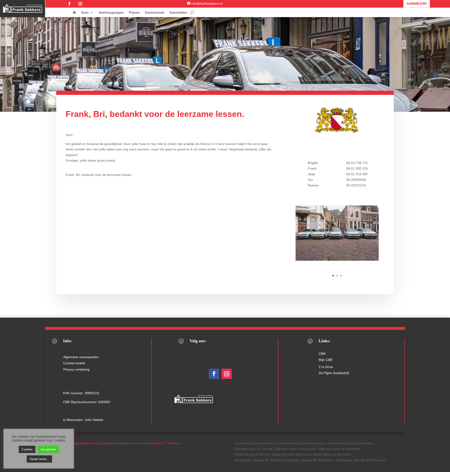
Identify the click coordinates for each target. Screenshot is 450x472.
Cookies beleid (74, 363)
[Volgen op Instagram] (80, 3)
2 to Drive (326, 367)
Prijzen (134, 12)
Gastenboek (154, 12)
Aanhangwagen (111, 12)
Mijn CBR (326, 360)
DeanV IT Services (167, 443)
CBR (322, 354)
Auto (85, 12)
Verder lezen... (39, 459)
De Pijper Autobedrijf (334, 373)
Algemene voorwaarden (81, 357)
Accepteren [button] (48, 449)
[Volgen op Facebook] (69, 3)
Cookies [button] (27, 449)
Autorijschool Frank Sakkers (92, 443)
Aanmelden (417, 3)
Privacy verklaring (76, 369)
